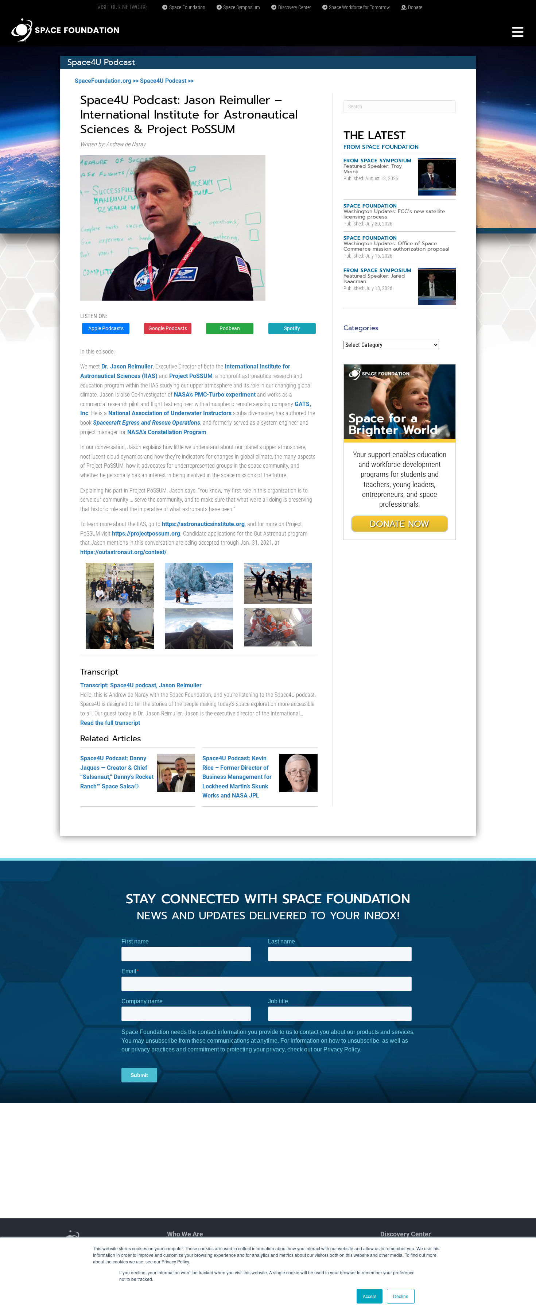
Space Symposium (241, 7)
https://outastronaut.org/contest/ (123, 552)
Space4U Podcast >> (167, 80)
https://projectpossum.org (146, 533)
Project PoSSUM (191, 375)
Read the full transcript (110, 722)
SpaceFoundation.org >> (107, 80)
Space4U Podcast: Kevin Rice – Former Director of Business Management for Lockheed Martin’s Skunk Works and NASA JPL (237, 777)
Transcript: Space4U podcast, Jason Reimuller (141, 685)
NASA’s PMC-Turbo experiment (215, 394)
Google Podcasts (167, 328)
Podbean (230, 328)
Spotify (292, 328)
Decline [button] (400, 1296)
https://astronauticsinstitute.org (203, 524)
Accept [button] (369, 1296)
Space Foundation (186, 7)
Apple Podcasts (106, 328)
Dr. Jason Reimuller (127, 366)
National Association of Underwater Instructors (170, 413)
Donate (414, 7)
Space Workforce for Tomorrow (359, 7)
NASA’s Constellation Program (166, 432)
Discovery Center (294, 7)
